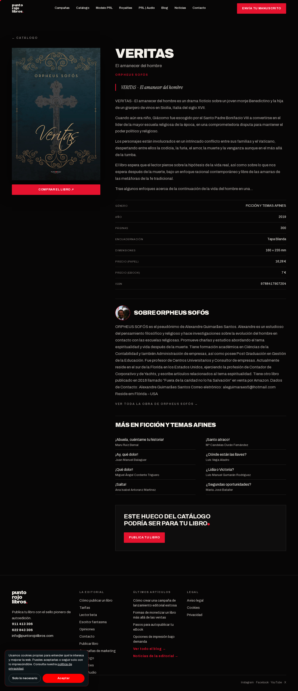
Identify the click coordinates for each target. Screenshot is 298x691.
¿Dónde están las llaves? (226, 454)
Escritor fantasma (93, 622)
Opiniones (87, 629)
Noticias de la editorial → (155, 656)
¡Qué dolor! (124, 470)
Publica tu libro (144, 537)
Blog (164, 8)
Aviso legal (195, 600)
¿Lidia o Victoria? (220, 470)
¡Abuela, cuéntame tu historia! (139, 440)
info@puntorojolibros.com (32, 636)
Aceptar (64, 678)
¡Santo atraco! (218, 440)
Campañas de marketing (97, 651)
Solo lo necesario (24, 678)
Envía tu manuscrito (261, 8)
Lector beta (88, 615)
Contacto (199, 8)
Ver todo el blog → (149, 649)
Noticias (180, 8)
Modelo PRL (104, 8)
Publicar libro (88, 643)
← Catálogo (25, 37)
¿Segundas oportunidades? (228, 484)
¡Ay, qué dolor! (126, 454)
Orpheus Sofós (182, 313)
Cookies (193, 607)
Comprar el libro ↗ (56, 189)
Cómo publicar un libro (95, 600)
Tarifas (84, 607)
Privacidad (194, 615)
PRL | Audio (147, 8)
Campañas (62, 8)
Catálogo (82, 8)
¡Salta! (120, 484)
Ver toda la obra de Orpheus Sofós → (156, 404)
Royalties (125, 8)
